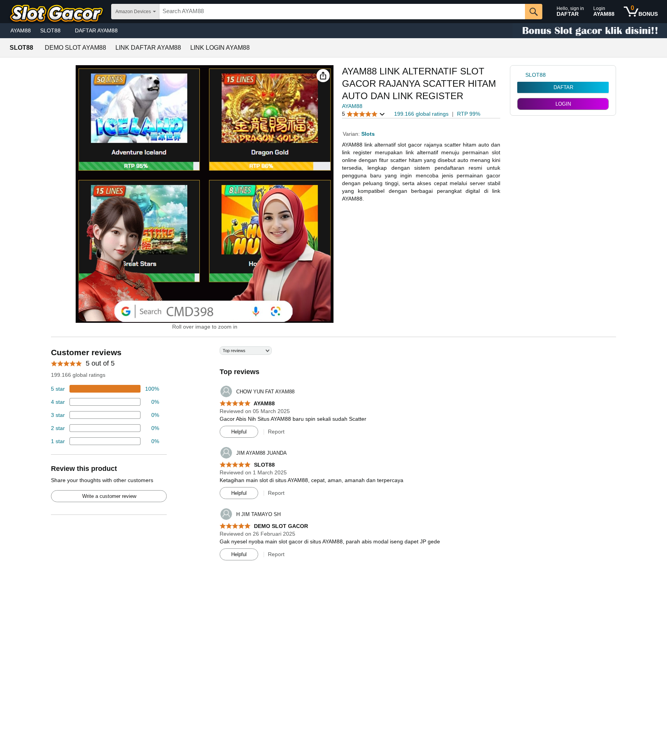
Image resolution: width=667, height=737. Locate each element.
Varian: (352, 134)
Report (276, 431)
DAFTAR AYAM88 (96, 30)
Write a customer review (109, 496)
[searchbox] (342, 11)
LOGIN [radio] (563, 104)
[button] (323, 75)
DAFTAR (563, 87)
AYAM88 (20, 30)
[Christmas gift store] (590, 30)
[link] (521, 75)
